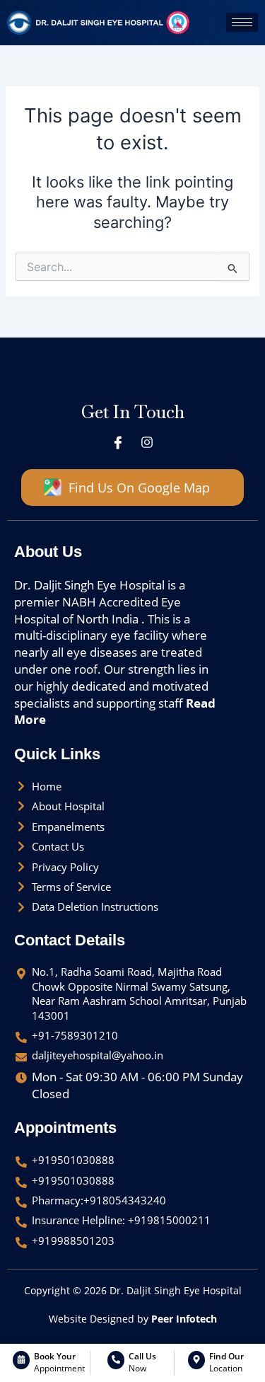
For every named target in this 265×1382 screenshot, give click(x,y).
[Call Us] (115, 1360)
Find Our (226, 1356)
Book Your (55, 1356)
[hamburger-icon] (242, 22)
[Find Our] (196, 1360)
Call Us (142, 1356)
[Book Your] (21, 1360)
